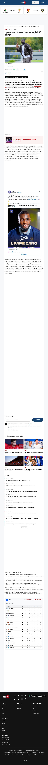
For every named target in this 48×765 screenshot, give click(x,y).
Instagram (29, 754)
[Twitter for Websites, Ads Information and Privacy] (39, 249)
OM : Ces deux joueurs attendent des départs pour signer (21, 524)
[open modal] (43, 2)
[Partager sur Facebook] (17, 70)
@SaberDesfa (32, 199)
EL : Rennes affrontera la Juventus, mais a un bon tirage (20, 507)
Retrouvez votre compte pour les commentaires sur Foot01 (16, 752)
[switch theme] (41, 2)
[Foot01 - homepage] (24, 2)
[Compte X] (15, 695)
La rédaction (33, 752)
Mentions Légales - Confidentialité (15, 750)
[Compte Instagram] (22, 695)
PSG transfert (41, 752)
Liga (6, 450)
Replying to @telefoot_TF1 (13, 195)
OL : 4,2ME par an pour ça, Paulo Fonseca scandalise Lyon (21, 496)
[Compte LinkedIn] (25, 695)
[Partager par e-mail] (9, 73)
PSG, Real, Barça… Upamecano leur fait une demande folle (24, 140)
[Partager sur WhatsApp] (14, 70)
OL (25, 467)
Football (7, 754)
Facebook (42, 754)
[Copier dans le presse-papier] (6, 73)
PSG (6, 29)
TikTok (35, 754)
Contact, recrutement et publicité (32, 750)
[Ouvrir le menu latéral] (5, 2)
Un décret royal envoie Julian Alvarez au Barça (18, 480)
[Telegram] (24, 70)
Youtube (22, 754)
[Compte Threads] (25, 699)
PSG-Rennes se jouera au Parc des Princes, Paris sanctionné (21, 491)
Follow (19, 192)
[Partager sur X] (21, 70)
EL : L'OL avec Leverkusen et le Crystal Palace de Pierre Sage (22, 518)
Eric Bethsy (10, 66)
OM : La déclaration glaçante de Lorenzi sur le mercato (20, 485)
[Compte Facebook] (18, 695)
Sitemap (24, 757)
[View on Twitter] (39, 192)
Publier (38, 419)
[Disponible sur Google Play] (32, 696)
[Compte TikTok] (15, 699)
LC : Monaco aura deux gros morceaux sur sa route (19, 502)
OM (25, 450)
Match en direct (15, 754)
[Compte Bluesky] (22, 699)
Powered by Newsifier (24, 760)
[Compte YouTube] (18, 699)
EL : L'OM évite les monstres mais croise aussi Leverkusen (21, 513)
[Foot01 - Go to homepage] (6, 697)
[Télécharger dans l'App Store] (42, 696)
